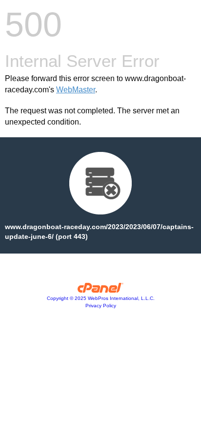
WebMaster (75, 89)
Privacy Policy (100, 305)
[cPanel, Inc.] (101, 290)
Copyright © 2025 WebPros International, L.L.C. (101, 298)
